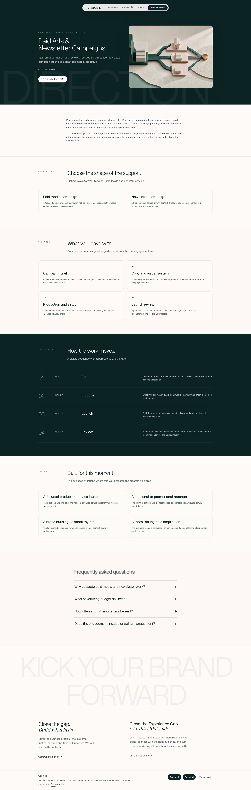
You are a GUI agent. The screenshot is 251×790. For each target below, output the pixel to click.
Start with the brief (50, 756)
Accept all (174, 777)
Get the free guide (141, 755)
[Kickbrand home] (94, 8)
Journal (140, 7)
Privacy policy (57, 784)
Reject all (189, 777)
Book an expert (157, 7)
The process (112, 7)
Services (127, 7)
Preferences (205, 777)
